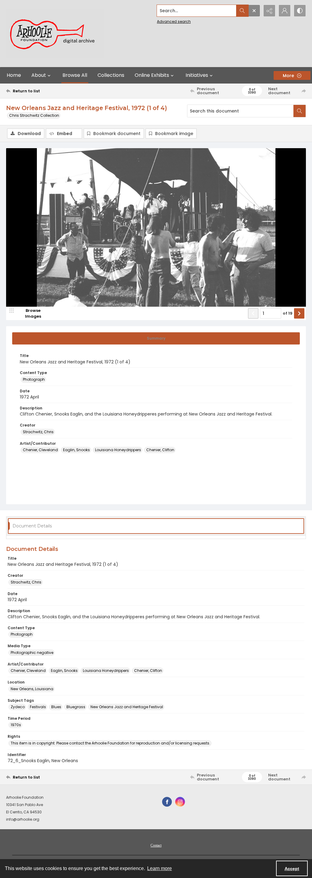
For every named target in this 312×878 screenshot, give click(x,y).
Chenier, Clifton (160, 449)
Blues (56, 706)
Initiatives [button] (197, 75)
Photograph (34, 379)
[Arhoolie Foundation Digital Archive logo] (55, 33)
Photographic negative (32, 652)
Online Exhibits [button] (152, 75)
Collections (111, 75)
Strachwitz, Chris (38, 431)
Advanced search (174, 21)
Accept (292, 868)
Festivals (38, 706)
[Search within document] (299, 111)
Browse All (74, 75)
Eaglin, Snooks (76, 449)
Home (14, 75)
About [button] (38, 75)
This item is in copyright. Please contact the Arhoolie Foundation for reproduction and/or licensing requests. (110, 743)
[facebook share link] (167, 802)
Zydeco (18, 706)
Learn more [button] (159, 868)
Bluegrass (75, 706)
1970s (16, 724)
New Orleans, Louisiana (32, 688)
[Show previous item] (253, 313)
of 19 (287, 313)
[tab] (156, 338)
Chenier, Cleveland (40, 449)
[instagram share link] (180, 802)
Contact (156, 845)
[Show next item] (299, 313)
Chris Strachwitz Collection (34, 115)
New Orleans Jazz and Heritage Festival (126, 706)
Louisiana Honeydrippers (118, 449)
